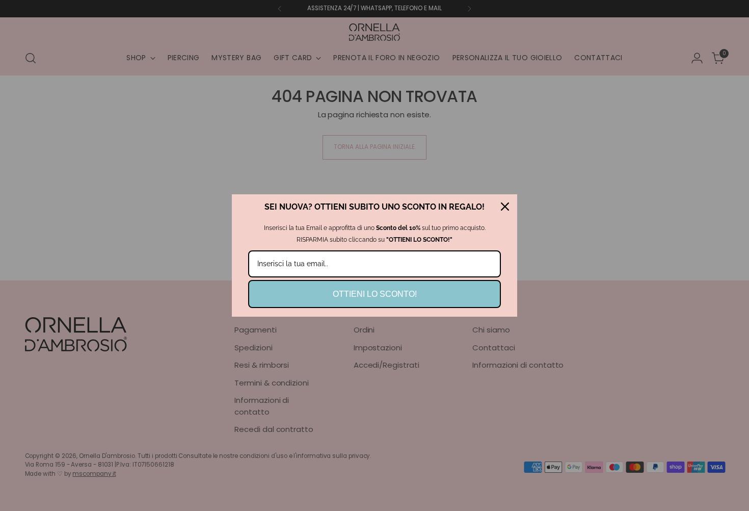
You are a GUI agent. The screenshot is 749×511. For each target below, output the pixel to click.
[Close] (505, 206)
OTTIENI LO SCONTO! (375, 294)
